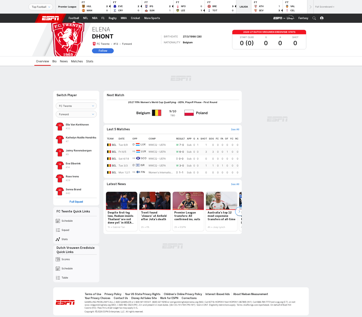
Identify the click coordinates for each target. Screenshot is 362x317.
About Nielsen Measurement (250, 294)
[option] (121, 211)
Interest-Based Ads (218, 294)
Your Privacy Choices (97, 298)
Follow (103, 50)
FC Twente (103, 43)
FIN (143, 172)
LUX (143, 144)
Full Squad (76, 201)
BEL (114, 144)
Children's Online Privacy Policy (183, 294)
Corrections (189, 298)
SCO (143, 158)
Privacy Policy (113, 294)
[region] (172, 156)
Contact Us (121, 298)
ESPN (50, 18)
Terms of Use (93, 294)
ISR (143, 165)
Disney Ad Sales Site (144, 298)
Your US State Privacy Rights (142, 294)
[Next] (310, 7)
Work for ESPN (169, 298)
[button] (314, 18)
